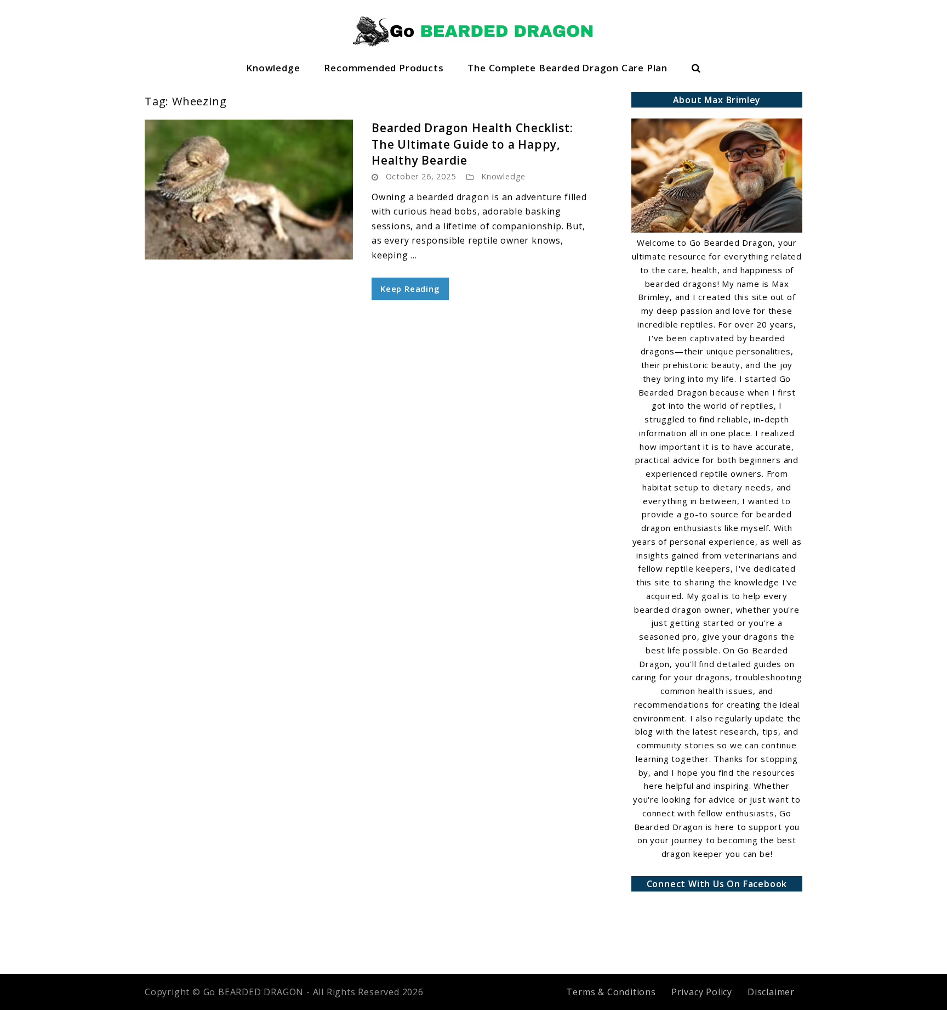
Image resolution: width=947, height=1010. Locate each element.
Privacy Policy (701, 992)
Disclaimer (771, 992)
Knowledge (273, 67)
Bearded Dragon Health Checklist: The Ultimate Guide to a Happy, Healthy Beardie (472, 144)
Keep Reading (410, 288)
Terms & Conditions (610, 992)
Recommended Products (383, 67)
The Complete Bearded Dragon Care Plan (567, 67)
